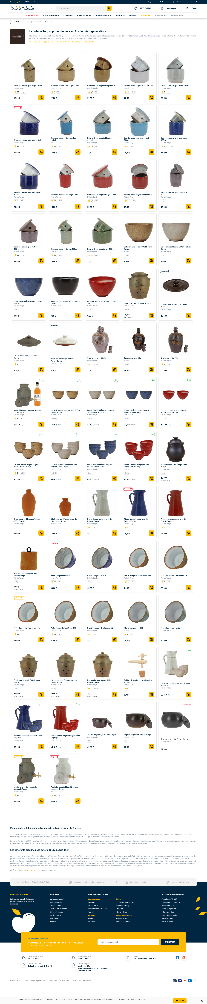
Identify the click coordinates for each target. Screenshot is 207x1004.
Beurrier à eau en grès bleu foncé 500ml (27, 193)
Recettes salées (167, 918)
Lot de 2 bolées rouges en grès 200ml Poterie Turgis (173, 411)
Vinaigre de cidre (122, 912)
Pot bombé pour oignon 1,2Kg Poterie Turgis (99, 681)
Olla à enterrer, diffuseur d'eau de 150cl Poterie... (27, 520)
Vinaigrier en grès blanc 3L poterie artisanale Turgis (64, 788)
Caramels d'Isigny (122, 906)
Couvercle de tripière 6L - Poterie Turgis (174, 305)
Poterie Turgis (19, 88)
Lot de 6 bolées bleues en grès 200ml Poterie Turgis (99, 466)
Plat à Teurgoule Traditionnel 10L (174, 576)
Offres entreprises (56, 912)
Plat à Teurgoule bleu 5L (97, 576)
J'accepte (180, 1001)
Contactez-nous (55, 906)
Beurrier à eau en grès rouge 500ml (138, 195)
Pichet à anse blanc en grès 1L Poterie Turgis (99, 520)
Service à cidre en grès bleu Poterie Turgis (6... (28, 737)
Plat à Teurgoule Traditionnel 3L (27, 628)
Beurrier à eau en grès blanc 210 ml (138, 86)
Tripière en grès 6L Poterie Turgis (137, 735)
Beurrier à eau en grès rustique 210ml (26, 248)
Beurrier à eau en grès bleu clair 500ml (136, 139)
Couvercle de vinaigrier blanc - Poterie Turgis (63, 360)
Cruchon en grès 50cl (132, 358)
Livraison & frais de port (58, 909)
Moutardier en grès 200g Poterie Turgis (174, 466)
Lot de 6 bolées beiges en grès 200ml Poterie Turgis (26, 466)
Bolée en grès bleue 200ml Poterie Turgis (28, 302)
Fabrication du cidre (169, 906)
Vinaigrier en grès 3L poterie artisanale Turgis (25, 788)
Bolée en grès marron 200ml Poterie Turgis (65, 302)
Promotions (54, 922)
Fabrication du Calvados (171, 902)
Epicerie (119, 899)
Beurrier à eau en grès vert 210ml (100, 249)
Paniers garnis (121, 918)
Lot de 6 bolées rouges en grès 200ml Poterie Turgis (136, 466)
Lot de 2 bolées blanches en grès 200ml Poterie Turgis (100, 411)
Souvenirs (91, 922)
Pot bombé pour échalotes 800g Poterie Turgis (64, 681)
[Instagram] (183, 957)
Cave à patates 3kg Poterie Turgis (138, 303)
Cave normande (94, 899)
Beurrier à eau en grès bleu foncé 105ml (174, 139)
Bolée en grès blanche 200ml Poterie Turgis (176, 248)
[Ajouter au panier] (41, 97)
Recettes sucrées (168, 922)
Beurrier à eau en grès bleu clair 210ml (100, 139)
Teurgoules (120, 909)
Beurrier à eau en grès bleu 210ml (27, 140)
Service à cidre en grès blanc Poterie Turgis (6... (175, 684)
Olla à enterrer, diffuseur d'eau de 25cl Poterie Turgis (64, 520)
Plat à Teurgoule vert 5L (170, 628)
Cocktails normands (169, 915)
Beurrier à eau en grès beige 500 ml (101, 86)
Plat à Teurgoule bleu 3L (60, 576)
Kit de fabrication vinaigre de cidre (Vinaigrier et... (27, 411)
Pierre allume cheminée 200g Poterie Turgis (25, 574)
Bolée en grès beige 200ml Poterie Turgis (138, 248)
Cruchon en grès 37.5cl (96, 358)
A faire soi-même (168, 912)
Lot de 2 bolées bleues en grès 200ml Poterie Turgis (136, 411)
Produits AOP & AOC (169, 899)
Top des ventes (55, 915)
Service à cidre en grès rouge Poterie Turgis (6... (65, 737)
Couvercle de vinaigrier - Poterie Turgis (27, 357)
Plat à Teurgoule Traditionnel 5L (63, 628)
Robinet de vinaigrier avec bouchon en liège (138, 681)
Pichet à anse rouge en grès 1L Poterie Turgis (173, 520)
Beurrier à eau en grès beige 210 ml (65, 86)
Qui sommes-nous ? (57, 899)
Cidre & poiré (93, 906)
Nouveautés (54, 918)
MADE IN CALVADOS (19, 894)
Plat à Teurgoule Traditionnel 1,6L (137, 576)
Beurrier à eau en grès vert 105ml (64, 249)
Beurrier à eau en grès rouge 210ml (101, 195)
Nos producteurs (56, 902)
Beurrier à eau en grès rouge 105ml (65, 195)
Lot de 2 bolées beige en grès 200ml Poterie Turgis (65, 411)
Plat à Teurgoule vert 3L (133, 628)
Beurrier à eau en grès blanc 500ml (175, 86)
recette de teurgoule (30, 870)
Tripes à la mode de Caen (125, 902)
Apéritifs (91, 912)
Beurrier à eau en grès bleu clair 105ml (63, 139)
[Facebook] (177, 957)
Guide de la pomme (169, 909)
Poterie (90, 918)
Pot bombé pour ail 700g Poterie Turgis (27, 681)
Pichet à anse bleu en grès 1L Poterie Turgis (136, 520)
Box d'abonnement (123, 922)
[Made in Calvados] (22, 8)
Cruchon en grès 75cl (169, 358)
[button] (15, 22)
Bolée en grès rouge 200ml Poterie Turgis (101, 302)
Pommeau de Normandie (97, 909)
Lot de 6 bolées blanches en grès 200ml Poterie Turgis (64, 466)
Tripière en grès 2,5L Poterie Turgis (101, 735)
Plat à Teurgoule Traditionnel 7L (100, 628)
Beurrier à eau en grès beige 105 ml (28, 86)
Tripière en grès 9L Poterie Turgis (174, 739)
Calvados (91, 902)
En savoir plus (140, 999)
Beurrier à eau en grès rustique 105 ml (175, 193)
